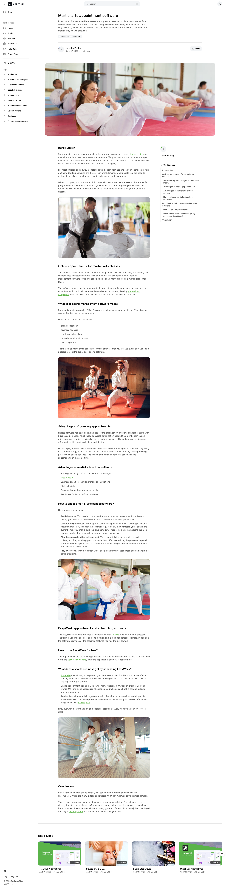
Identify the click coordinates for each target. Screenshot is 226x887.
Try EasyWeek (76, 811)
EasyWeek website (77, 659)
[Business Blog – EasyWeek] (16, 4)
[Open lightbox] (211, 66)
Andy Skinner (45, 872)
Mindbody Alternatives (191, 869)
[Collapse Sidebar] (4, 3)
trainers (115, 634)
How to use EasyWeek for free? (176, 210)
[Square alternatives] (106, 853)
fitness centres (137, 154)
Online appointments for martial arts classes (178, 175)
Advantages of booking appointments (178, 187)
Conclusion (167, 220)
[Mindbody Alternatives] (200, 853)
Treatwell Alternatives (50, 869)
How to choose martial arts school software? (178, 198)
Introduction (167, 170)
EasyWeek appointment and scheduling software (179, 204)
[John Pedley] (61, 49)
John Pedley (75, 48)
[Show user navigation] (219, 3)
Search (93, 4)
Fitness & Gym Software (70, 36)
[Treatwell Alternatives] (59, 853)
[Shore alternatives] (153, 853)
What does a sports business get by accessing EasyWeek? (179, 214)
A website (65, 675)
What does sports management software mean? (181, 181)
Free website (67, 477)
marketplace (84, 702)
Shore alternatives (142, 869)
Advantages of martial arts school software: (178, 192)
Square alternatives (96, 869)
